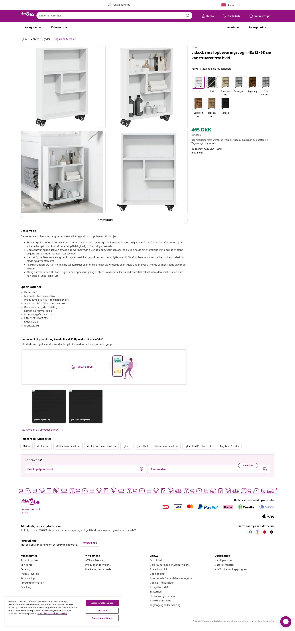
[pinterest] (264, 532)
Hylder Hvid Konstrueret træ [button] (199, 446)
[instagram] (257, 532)
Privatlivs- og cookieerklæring (52, 613)
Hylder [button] (126, 446)
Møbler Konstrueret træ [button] (68, 446)
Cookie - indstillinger (162, 582)
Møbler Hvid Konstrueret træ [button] (101, 446)
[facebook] (250, 532)
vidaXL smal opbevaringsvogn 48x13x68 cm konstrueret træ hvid (231, 55)
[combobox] (114, 15)
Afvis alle (102, 610)
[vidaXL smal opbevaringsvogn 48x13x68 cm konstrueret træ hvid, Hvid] (62, 87)
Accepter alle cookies (102, 603)
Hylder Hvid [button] (142, 446)
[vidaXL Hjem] (27, 14)
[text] (201, 130)
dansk (231, 5)
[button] (49, 406)
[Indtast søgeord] (187, 15)
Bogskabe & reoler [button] (229, 446)
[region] (63, 611)
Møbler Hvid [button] (43, 446)
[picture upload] (123, 367)
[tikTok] (271, 532)
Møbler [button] (26, 446)
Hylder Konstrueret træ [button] (166, 446)
